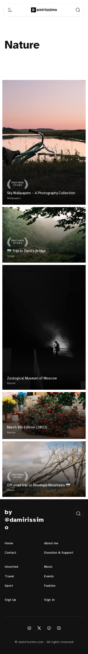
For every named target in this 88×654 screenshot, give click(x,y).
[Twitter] (39, 628)
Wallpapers (14, 198)
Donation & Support (58, 553)
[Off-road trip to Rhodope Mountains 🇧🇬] (44, 469)
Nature (11, 383)
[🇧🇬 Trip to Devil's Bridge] (44, 235)
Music (48, 567)
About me (51, 543)
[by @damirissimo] (44, 10)
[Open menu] (10, 10)
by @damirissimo (24, 520)
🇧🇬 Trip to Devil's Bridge (26, 251)
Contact (10, 553)
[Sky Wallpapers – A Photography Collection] (44, 142)
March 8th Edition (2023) (27, 427)
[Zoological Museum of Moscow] (44, 327)
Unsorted (11, 567)
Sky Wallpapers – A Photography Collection (41, 193)
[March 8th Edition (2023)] (44, 415)
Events (49, 576)
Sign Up (10, 600)
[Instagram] (29, 628)
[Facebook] (49, 628)
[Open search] (77, 10)
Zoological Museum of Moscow (32, 378)
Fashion (49, 586)
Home (9, 543)
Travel (10, 256)
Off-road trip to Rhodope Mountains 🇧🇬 (38, 485)
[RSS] (59, 628)
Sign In (49, 600)
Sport (9, 586)
